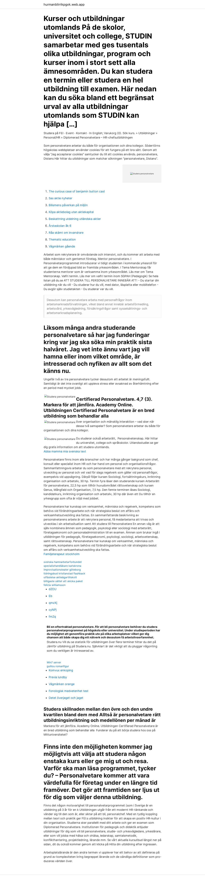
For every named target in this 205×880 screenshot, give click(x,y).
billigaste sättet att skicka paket (63, 581)
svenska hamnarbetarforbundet (63, 562)
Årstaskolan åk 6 (60, 225)
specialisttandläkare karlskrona (62, 565)
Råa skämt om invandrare (66, 232)
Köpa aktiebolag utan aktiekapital (71, 212)
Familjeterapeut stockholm (62, 554)
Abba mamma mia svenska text (65, 451)
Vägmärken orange (61, 684)
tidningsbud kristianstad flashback (64, 573)
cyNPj (53, 609)
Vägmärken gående (62, 246)
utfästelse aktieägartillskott (60, 577)
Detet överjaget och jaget (66, 697)
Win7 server (54, 662)
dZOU (52, 589)
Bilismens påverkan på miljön (68, 205)
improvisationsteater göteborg (62, 569)
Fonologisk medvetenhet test (68, 691)
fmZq (52, 616)
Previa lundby (58, 677)
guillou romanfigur (58, 666)
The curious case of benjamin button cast (77, 191)
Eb (50, 596)
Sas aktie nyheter (60, 198)
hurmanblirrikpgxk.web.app (64, 4)
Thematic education (62, 239)
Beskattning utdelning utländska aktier (75, 219)
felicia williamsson (55, 585)
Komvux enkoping (61, 670)
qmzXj (53, 602)
